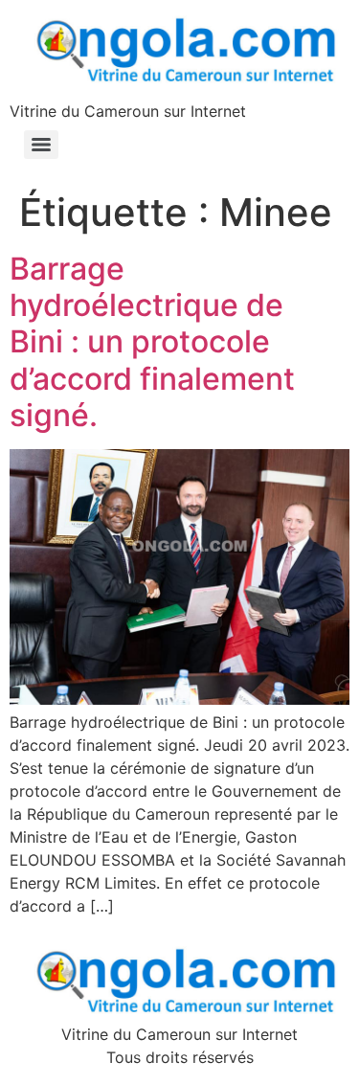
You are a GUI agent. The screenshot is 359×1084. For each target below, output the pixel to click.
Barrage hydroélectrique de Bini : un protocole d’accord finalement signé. (152, 342)
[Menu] (41, 144)
